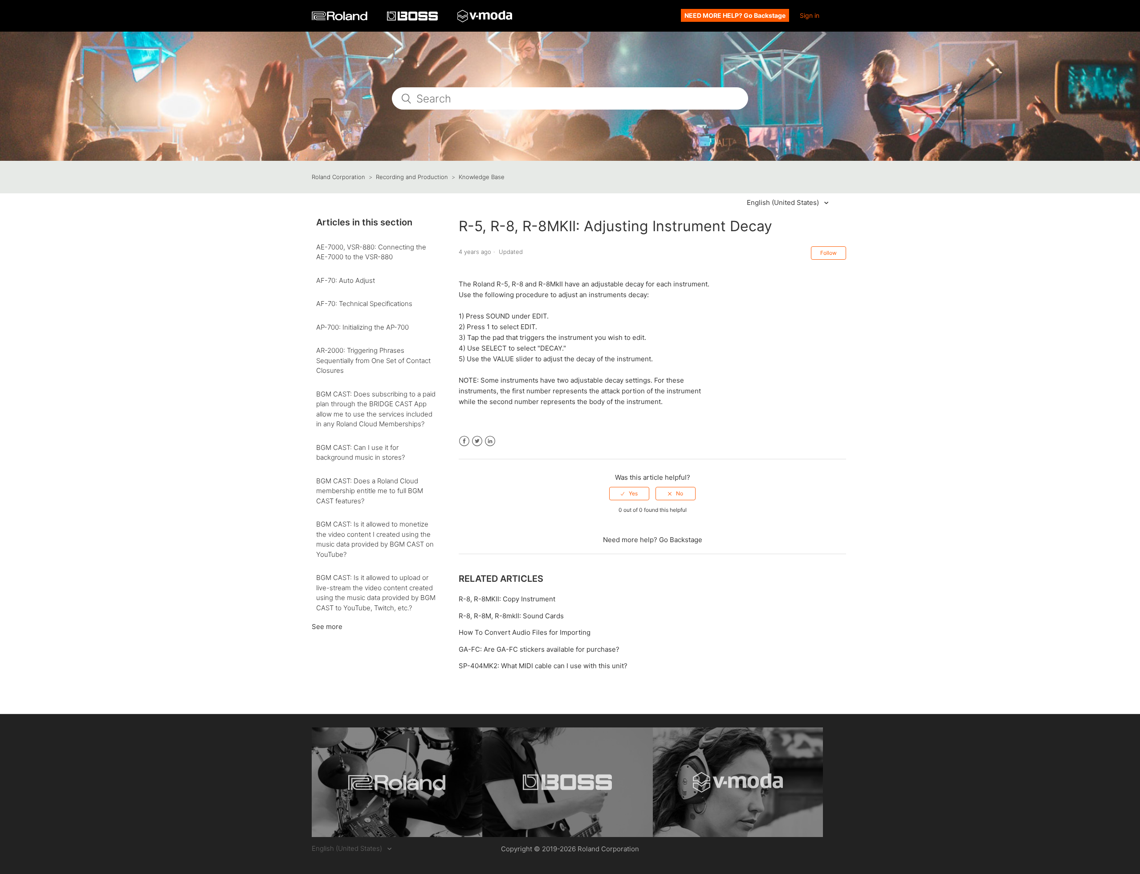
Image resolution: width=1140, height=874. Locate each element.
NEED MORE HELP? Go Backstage (735, 15)
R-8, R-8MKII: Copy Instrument (507, 599)
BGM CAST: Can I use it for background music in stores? (360, 452)
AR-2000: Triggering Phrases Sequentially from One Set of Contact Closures (373, 360)
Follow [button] (828, 252)
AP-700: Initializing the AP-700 (362, 327)
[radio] (629, 493)
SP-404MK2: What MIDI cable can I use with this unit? (543, 666)
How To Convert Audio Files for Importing (524, 632)
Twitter (477, 441)
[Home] (340, 18)
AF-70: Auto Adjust (345, 280)
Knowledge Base (482, 176)
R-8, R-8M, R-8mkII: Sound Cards (511, 616)
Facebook (464, 441)
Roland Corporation (338, 176)
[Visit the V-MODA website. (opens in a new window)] (738, 782)
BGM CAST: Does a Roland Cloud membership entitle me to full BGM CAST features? (369, 491)
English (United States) (784, 202)
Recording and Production (412, 176)
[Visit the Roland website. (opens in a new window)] (397, 782)
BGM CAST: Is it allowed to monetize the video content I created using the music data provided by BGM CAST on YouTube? (375, 539)
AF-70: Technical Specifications (364, 303)
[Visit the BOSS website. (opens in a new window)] (567, 782)
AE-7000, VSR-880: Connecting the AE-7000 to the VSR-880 (371, 252)
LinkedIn (490, 441)
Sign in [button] (809, 15)
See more (327, 626)
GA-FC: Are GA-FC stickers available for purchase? (539, 649)
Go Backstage (680, 539)
